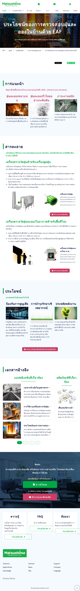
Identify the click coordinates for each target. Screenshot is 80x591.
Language (57, 570)
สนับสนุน (66, 11)
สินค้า (5, 11)
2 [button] (25, 442)
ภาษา (70, 4)
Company (57, 567)
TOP (3, 50)
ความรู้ (29, 11)
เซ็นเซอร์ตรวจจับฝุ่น (66, 407)
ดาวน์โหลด (39, 4)
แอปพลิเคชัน (16, 11)
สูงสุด (10, 50)
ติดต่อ (54, 4)
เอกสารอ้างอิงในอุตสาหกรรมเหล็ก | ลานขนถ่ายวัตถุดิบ (37, 387)
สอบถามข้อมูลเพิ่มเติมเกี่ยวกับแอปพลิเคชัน (41, 349)
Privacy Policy (9, 578)
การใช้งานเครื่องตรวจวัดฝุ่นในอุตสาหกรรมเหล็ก (37, 406)
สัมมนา (38, 11)
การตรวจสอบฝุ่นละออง (34, 50)
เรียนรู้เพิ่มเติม (17, 537)
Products (6, 563)
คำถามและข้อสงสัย (61, 214)
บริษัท (75, 11)
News (30, 567)
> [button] (31, 442)
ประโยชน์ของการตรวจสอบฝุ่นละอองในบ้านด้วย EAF (37, 425)
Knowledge (7, 570)
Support (57, 563)
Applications (7, 567)
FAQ (57, 11)
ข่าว (47, 11)
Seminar (31, 563)
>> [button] (37, 442)
